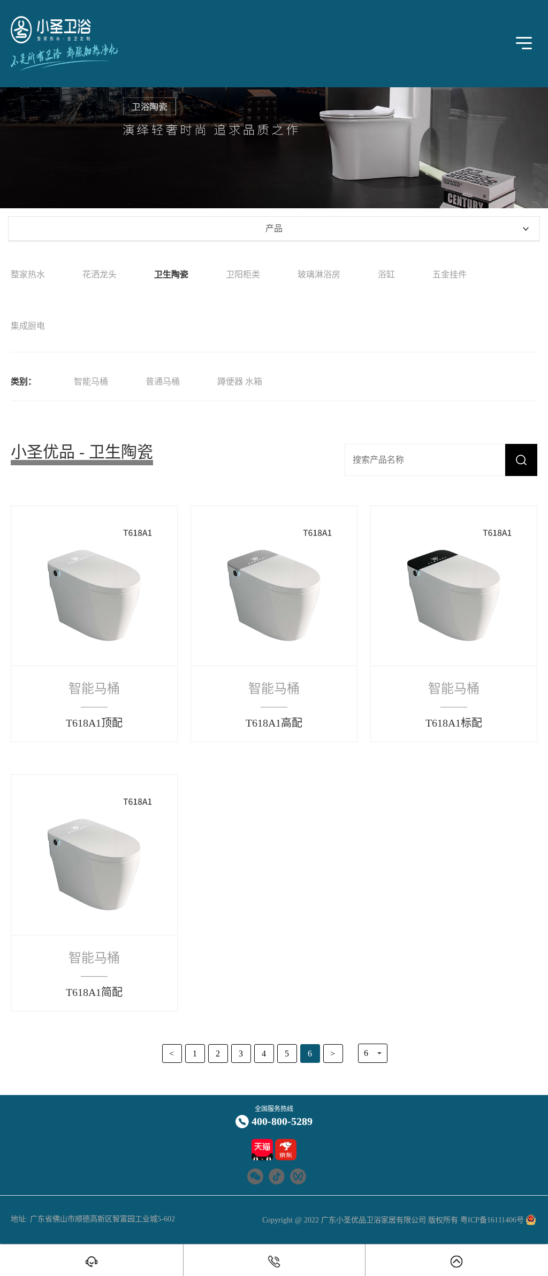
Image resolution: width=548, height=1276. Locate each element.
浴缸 (386, 274)
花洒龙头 (99, 274)
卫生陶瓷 (171, 274)
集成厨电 (28, 325)
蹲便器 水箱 (239, 381)
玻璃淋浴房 (319, 274)
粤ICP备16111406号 (491, 1220)
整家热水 (28, 274)
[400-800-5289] (275, 1262)
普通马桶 (163, 381)
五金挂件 (449, 274)
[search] (521, 460)
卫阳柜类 (243, 274)
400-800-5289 (282, 1121)
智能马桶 (91, 381)
